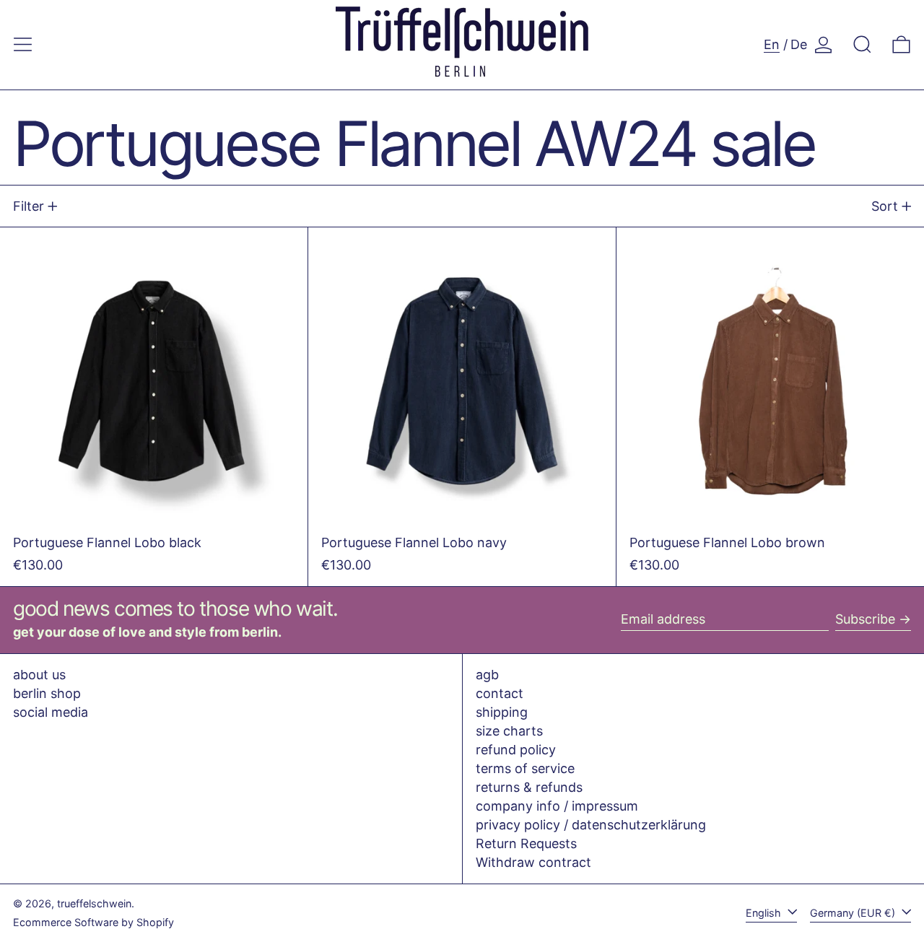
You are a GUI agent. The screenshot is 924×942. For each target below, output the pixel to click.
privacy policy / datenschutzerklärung (591, 824)
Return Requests (526, 843)
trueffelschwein (94, 903)
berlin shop (47, 693)
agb (487, 674)
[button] (862, 44)
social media (50, 712)
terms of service (525, 768)
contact (499, 693)
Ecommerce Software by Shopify (93, 922)
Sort (884, 206)
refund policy (516, 749)
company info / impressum (557, 806)
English (765, 913)
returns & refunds (529, 787)
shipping (502, 712)
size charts (509, 730)
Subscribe (865, 619)
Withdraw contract (533, 862)
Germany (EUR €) (854, 913)
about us (39, 674)
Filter (28, 206)
